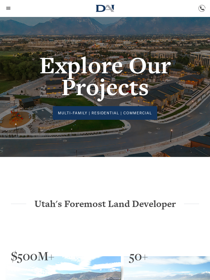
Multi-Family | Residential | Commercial (105, 113)
